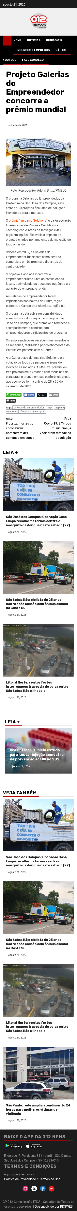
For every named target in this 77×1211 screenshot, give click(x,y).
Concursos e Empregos (31, 50)
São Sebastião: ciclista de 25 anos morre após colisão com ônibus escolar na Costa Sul (37, 604)
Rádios (60, 50)
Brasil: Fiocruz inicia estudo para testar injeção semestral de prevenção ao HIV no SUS (37, 755)
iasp (49, 407)
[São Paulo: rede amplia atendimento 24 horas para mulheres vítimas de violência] (38, 1073)
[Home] (7, 40)
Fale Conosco (33, 60)
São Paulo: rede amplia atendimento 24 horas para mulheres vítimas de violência (38, 1109)
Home (17, 40)
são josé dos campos (32, 411)
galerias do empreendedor (29, 407)
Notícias (33, 40)
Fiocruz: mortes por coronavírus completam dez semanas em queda (20, 428)
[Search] (71, 40)
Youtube (9, 60)
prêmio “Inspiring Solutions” (28, 220)
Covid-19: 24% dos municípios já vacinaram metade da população (55, 428)
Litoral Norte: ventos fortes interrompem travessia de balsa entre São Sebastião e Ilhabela (37, 687)
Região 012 (54, 40)
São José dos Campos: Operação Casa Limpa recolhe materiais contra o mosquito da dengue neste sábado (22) (38, 521)
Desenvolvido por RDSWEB (54, 1206)
